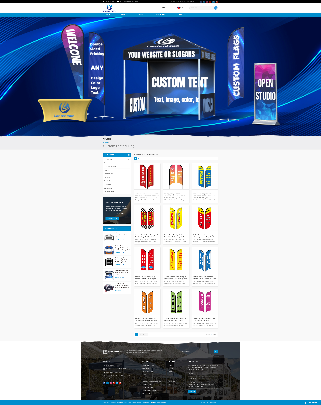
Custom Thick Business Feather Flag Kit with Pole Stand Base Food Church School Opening (204, 278)
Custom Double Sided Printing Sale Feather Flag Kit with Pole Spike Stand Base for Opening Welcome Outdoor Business (146, 236)
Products (141, 15)
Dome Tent (107, 185)
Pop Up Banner (108, 181)
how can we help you (114, 202)
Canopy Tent (108, 159)
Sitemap (203, 402)
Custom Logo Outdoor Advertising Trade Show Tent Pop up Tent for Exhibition (122, 260)
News (170, 375)
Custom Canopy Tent (110, 163)
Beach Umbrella (109, 192)
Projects (171, 378)
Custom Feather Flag (110, 167)
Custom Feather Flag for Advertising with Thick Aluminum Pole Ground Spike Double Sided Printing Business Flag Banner (175, 194)
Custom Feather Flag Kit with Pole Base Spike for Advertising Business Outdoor (147, 194)
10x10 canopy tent (147, 375)
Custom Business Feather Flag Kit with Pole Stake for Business (175, 320)
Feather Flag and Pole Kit (149, 391)
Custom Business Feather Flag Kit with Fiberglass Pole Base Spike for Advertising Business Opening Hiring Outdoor (175, 278)
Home (108, 15)
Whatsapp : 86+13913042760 (114, 214)
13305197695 (112, 1)
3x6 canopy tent (146, 368)
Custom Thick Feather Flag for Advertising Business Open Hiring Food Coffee (146, 320)
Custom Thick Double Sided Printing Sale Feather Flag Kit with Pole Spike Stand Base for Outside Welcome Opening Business (204, 194)
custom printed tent (147, 384)
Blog (163, 8)
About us (124, 15)
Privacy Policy (214, 402)
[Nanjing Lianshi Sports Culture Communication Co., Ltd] (109, 8)
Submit (191, 391)
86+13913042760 (121, 369)
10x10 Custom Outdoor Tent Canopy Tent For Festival (121, 273)
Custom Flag (108, 188)
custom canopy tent (148, 365)
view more (118, 240)
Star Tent (107, 177)
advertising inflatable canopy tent (151, 381)
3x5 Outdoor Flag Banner (149, 394)
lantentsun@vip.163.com (131, 1)
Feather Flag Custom (147, 372)
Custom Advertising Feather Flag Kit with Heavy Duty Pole (204, 320)
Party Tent (107, 170)
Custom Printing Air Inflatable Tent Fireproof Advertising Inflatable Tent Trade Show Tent (122, 286)
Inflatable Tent (108, 174)
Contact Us (111, 219)
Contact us (181, 15)
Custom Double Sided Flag (149, 378)
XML (207, 402)
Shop (151, 8)
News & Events (161, 15)
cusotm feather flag (147, 388)
